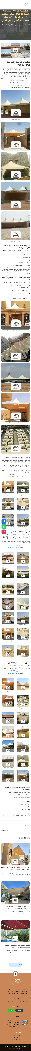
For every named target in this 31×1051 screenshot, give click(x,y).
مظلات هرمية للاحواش (23, 290)
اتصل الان (19, 1010)
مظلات (13, 668)
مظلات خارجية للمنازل (25, 809)
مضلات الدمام (25, 254)
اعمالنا (23, 24)
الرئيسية (28, 24)
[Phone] (4, 521)
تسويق (20, 1048)
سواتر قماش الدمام (25, 804)
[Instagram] (4, 532)
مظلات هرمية (8, 815)
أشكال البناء (24, 815)
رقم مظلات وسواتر (18, 78)
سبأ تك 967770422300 (14, 1048)
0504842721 (13, 1006)
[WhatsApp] (4, 526)
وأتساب (11, 1010)
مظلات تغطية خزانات (25, 807)
